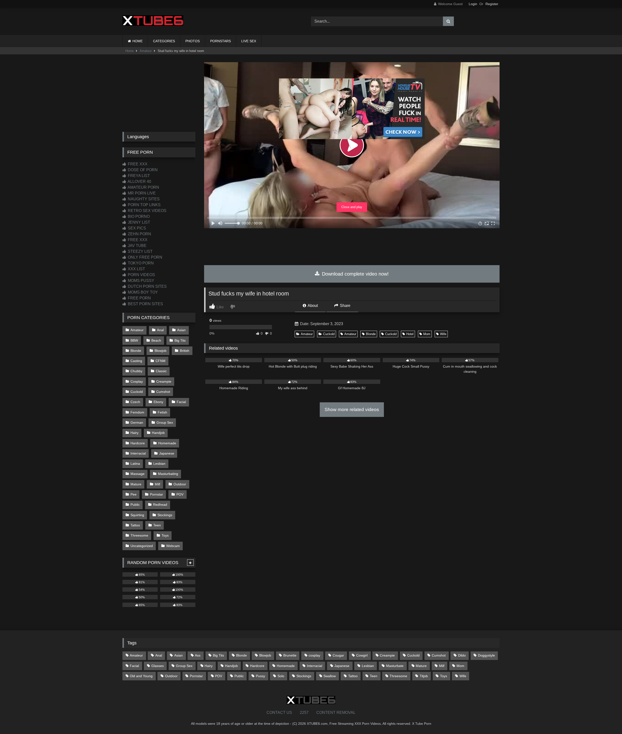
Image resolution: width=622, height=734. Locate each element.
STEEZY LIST (140, 251)
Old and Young (141, 676)
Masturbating (168, 474)
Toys (165, 535)
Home (129, 51)
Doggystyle (486, 655)
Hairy (134, 433)
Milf (157, 484)
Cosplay (136, 381)
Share (344, 306)
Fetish (162, 412)
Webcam (173, 546)
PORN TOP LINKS (144, 205)
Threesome (139, 535)
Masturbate (395, 666)
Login (473, 4)
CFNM (160, 361)
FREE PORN (139, 298)
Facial (181, 402)
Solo (280, 676)
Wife (443, 334)
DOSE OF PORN (142, 170)
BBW (134, 340)
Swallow (329, 676)
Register (491, 4)
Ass (197, 655)
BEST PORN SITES (145, 304)
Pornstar (156, 494)
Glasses (157, 666)
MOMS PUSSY (140, 280)
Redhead (160, 504)
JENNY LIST (138, 222)
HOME (137, 41)
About (312, 306)
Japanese (166, 453)
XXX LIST (136, 269)
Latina (135, 463)
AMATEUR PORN (143, 187)
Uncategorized (141, 546)
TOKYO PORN (140, 263)
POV (179, 494)
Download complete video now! (354, 274)
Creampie (163, 381)
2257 (304, 712)
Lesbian (159, 463)
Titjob (424, 676)
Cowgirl (362, 655)
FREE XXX (137, 164)
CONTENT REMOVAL (335, 712)
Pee (133, 494)
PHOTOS (192, 41)
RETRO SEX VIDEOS (146, 211)
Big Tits (180, 340)
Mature (135, 484)
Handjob (158, 433)
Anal (160, 330)
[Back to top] (607, 719)
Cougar (338, 655)
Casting (136, 361)
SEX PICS (136, 228)
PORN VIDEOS (141, 275)
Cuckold (329, 334)
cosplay (314, 655)
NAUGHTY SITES (143, 199)
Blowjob (160, 351)
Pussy (260, 676)
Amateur (146, 51)
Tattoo (135, 525)
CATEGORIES (164, 41)
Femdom (137, 412)
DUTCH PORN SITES (147, 286)
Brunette (289, 655)
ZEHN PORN (139, 234)
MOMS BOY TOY (142, 292)
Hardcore (137, 443)
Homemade (167, 443)
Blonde (371, 334)
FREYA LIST (138, 176)
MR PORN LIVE (141, 193)
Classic (161, 371)
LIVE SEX (248, 41)
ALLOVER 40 (139, 181)
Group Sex (164, 422)
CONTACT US (279, 712)
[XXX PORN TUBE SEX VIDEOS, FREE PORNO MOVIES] (152, 21)
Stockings (164, 515)
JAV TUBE (137, 246)
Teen (157, 525)
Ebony (158, 402)
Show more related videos (352, 409)
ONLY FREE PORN (144, 257)
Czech (135, 402)
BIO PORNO (138, 216)
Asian (181, 330)
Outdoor (179, 484)
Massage (137, 474)
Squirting (137, 515)
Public (135, 504)
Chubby (136, 371)
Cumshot (163, 392)
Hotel (410, 334)
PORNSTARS (220, 41)
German (136, 422)
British (184, 351)
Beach (156, 340)
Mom (426, 334)
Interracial (138, 453)
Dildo (462, 655)
